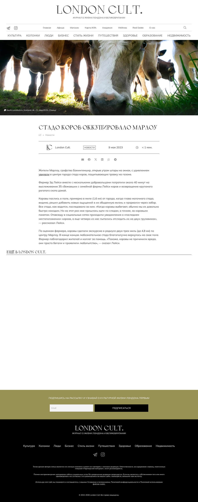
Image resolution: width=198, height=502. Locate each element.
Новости (50, 134)
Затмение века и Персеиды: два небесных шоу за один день (27, 289)
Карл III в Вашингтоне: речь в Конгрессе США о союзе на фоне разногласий (121, 368)
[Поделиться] (89, 159)
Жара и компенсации (117, 286)
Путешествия (108, 35)
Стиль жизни (83, 35)
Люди (48, 35)
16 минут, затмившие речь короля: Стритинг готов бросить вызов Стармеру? (166, 327)
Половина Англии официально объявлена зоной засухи (71, 289)
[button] (185, 27)
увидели (44, 174)
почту (139, 476)
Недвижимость (178, 35)
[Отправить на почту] (82, 159)
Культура (14, 35)
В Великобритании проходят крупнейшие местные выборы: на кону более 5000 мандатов (75, 369)
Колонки (33, 35)
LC (40, 134)
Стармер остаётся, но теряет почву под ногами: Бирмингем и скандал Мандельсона (169, 369)
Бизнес (63, 35)
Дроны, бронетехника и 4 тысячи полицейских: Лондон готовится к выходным (119, 329)
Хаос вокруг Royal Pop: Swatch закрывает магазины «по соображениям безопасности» (75, 329)
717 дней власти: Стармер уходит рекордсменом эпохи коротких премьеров (168, 289)
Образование (152, 35)
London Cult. (62, 147)
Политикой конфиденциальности (124, 482)
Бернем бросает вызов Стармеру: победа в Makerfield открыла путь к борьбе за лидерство (27, 329)
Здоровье (130, 35)
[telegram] (8, 28)
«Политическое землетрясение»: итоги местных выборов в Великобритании (24, 369)
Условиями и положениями (98, 482)
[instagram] (16, 28)
